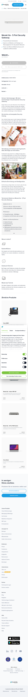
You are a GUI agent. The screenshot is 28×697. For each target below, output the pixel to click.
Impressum (22, 691)
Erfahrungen (5, 577)
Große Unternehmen (6, 539)
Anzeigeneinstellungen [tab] (20, 330)
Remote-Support (5, 625)
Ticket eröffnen (5, 623)
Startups (4, 531)
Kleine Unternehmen (7, 534)
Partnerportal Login (6, 585)
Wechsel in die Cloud (7, 605)
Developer (4, 562)
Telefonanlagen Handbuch (8, 600)
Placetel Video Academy (8, 620)
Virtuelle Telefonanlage (8, 671)
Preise (3, 546)
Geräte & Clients (5, 559)
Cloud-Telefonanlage (7, 511)
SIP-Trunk (4, 521)
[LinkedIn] (7, 651)
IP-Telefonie (17, 669)
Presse (3, 574)
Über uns (4, 569)
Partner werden (5, 587)
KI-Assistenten (5, 524)
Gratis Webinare (5, 603)
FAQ (3, 631)
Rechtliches (14, 691)
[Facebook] (16, 651)
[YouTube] (20, 651)
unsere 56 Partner (10, 337)
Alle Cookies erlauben (14, 372)
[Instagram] (12, 651)
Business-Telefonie (14, 672)
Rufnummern (5, 557)
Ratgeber (4, 597)
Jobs (3, 572)
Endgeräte (4, 554)
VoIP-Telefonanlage (19, 671)
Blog (3, 595)
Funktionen (4, 549)
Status (3, 628)
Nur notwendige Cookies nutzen (14, 376)
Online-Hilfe (4, 618)
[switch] (24, 358)
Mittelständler (5, 536)
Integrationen (5, 552)
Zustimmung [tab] (5, 330)
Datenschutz (6, 691)
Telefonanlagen (10, 669)
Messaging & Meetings (7, 513)
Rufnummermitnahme (7, 608)
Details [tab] (11, 330)
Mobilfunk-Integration (7, 519)
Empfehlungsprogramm (7, 610)
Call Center (4, 516)
